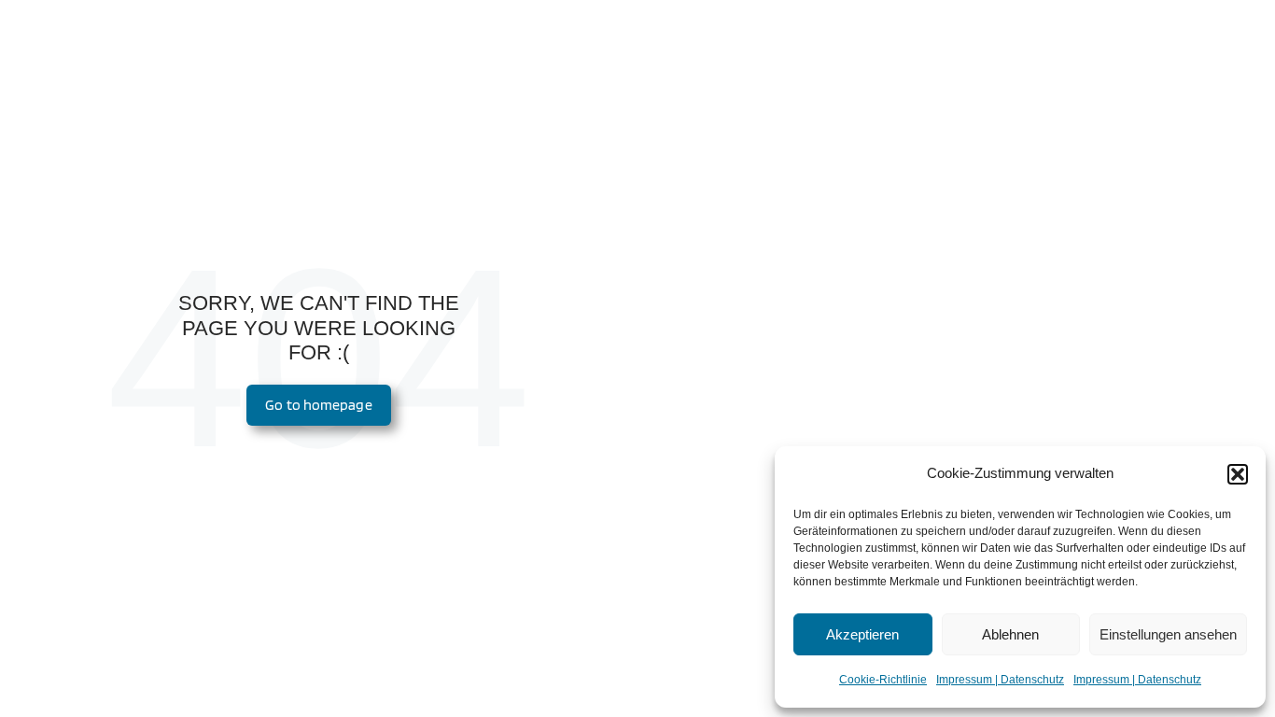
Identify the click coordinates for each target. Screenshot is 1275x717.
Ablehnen (1010, 634)
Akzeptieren (862, 634)
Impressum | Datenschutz (1000, 679)
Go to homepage (318, 405)
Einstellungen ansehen (1168, 634)
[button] (1237, 474)
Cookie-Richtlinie (883, 679)
